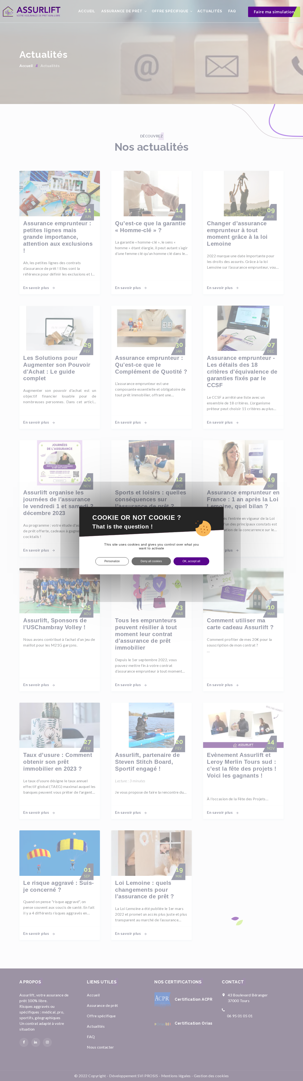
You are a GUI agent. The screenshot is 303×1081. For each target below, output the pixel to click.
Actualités (209, 11)
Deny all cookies (151, 561)
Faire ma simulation (274, 11)
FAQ (232, 11)
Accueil (86, 11)
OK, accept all (191, 561)
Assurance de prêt (122, 11)
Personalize (112, 561)
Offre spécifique (170, 11)
